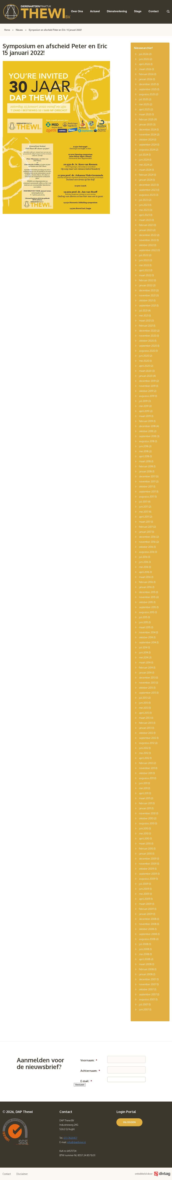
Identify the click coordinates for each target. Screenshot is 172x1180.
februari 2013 (146, 722)
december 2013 (147, 677)
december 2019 (147, 380)
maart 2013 (145, 717)
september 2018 (147, 436)
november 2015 (147, 597)
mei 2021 (143, 315)
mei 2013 (143, 707)
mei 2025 (144, 104)
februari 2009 (146, 908)
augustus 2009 (147, 878)
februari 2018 (146, 466)
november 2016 (147, 541)
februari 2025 (146, 119)
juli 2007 (143, 1004)
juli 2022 (143, 255)
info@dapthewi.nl (76, 1142)
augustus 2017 (146, 496)
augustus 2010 (147, 823)
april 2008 (144, 959)
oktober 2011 (145, 773)
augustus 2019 (147, 396)
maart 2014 (145, 662)
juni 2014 (143, 652)
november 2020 (147, 335)
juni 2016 (143, 561)
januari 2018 (145, 471)
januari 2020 (146, 375)
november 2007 (147, 984)
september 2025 (148, 89)
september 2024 (148, 144)
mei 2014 (143, 657)
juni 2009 (144, 888)
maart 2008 (145, 964)
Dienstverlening (117, 11)
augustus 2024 (147, 149)
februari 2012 (146, 763)
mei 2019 (143, 406)
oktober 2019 (146, 391)
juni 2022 (144, 260)
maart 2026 (145, 69)
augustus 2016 (147, 551)
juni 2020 (144, 355)
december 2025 (147, 84)
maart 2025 (145, 114)
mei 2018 (143, 451)
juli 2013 (143, 697)
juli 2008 (143, 944)
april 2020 (144, 365)
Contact (153, 11)
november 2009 (148, 863)
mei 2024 (144, 164)
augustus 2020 (147, 350)
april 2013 (144, 712)
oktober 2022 (146, 245)
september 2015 (147, 607)
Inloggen (129, 1122)
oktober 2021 (146, 300)
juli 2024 (143, 154)
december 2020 (147, 330)
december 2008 (148, 919)
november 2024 (147, 134)
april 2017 (144, 516)
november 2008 (148, 924)
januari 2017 (145, 531)
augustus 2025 (147, 94)
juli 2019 (143, 401)
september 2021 (147, 305)
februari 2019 (146, 421)
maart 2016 (145, 577)
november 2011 (147, 768)
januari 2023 (145, 230)
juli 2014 (143, 647)
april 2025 (144, 109)
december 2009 (148, 858)
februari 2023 (146, 225)
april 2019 (144, 411)
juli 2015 (143, 617)
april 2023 (144, 215)
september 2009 (148, 873)
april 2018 (144, 456)
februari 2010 (146, 848)
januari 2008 (146, 974)
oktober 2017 (146, 486)
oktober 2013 (146, 687)
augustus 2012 (146, 743)
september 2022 (148, 250)
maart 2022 (145, 275)
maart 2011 (144, 798)
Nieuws (19, 29)
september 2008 (148, 934)
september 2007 (148, 994)
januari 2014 (145, 672)
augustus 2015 (146, 612)
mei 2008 (144, 954)
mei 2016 (143, 567)
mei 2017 (143, 511)
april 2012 (144, 758)
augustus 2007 (147, 999)
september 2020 (148, 345)
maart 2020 (145, 370)
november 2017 (147, 481)
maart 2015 (145, 627)
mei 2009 (144, 893)
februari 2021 (146, 325)
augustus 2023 (147, 194)
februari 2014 (146, 667)
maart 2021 (145, 320)
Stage (137, 11)
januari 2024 (145, 179)
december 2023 (147, 184)
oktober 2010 (146, 818)
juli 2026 (143, 54)
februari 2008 (146, 969)
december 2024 (147, 129)
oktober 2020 (146, 340)
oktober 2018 (146, 431)
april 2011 (143, 793)
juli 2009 (143, 883)
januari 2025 (145, 124)
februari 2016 (146, 582)
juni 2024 (144, 159)
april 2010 (144, 838)
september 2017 (147, 491)
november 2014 (147, 632)
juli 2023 (143, 199)
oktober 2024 (146, 139)
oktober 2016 (146, 546)
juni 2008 (144, 949)
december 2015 (147, 592)
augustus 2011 (146, 778)
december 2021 (147, 290)
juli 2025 (143, 99)
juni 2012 (143, 748)
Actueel (95, 11)
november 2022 (147, 240)
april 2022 (144, 270)
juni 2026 (144, 59)
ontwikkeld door (144, 1173)
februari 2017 (146, 526)
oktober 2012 (146, 732)
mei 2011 (143, 788)
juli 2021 (143, 310)
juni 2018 (143, 446)
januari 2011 (145, 808)
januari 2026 (146, 79)
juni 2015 (143, 622)
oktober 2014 (146, 637)
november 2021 (147, 295)
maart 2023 (145, 220)
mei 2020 (144, 360)
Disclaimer (22, 1173)
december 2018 (147, 426)
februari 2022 (146, 280)
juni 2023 (144, 204)
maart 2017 (144, 521)
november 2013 (147, 682)
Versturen (79, 1084)
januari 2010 (145, 853)
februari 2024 (146, 174)
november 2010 (147, 813)
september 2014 (147, 642)
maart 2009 (145, 903)
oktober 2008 (146, 929)
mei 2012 (143, 753)
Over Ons (77, 11)
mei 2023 (144, 210)
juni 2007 (144, 1009)
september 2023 (148, 189)
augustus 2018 (147, 441)
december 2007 (147, 979)
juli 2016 (143, 556)
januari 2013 (145, 727)
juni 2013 (143, 702)
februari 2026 (146, 74)
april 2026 (144, 64)
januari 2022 (145, 285)
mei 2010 (143, 833)
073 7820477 (70, 1137)
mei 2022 (144, 265)
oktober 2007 (146, 989)
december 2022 (147, 235)
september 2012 (147, 737)
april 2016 (144, 572)
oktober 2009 (146, 868)
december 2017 (147, 476)
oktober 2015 (146, 602)
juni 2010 (143, 828)
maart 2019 (145, 416)
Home (7, 29)
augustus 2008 (147, 939)
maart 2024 (145, 169)
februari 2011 (145, 803)
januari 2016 (145, 587)
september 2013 (147, 692)
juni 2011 (143, 783)
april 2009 (144, 898)
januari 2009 (146, 913)
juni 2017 (143, 506)
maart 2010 (145, 843)
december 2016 (147, 536)
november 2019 (147, 386)
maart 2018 (145, 461)
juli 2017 (143, 501)
